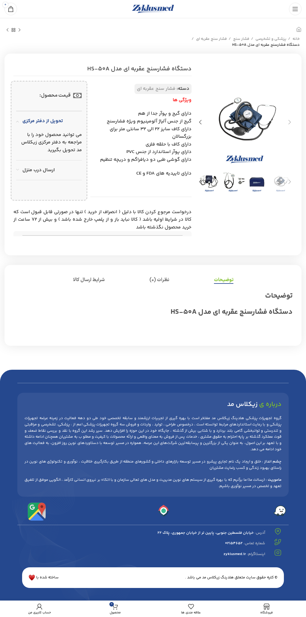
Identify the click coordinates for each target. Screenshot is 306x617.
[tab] (223, 280)
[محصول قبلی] (19, 30)
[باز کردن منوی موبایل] (295, 9)
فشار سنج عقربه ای (211, 39)
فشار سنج (240, 39)
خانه (296, 39)
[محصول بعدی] (7, 30)
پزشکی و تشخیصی (270, 39)
